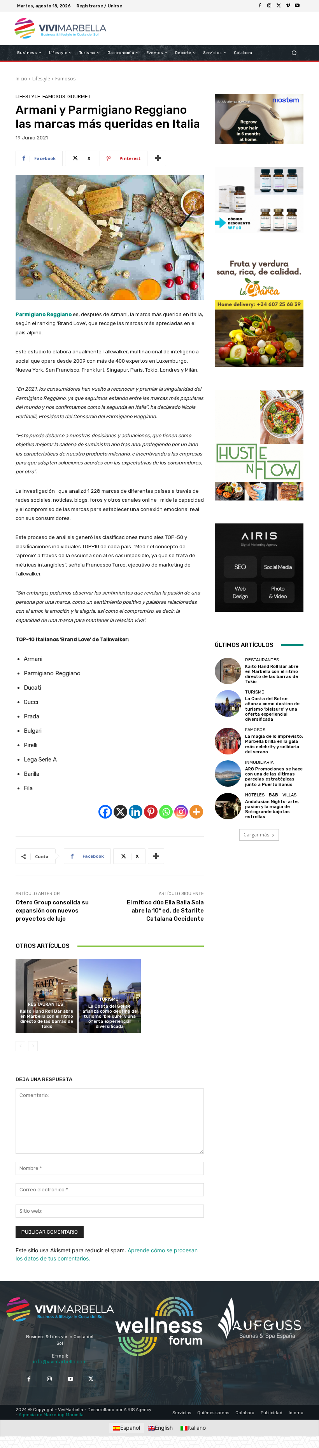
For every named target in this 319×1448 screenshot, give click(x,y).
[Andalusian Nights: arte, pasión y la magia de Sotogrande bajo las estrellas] (228, 806)
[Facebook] (260, 5)
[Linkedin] (135, 812)
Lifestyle (41, 78)
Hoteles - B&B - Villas (270, 795)
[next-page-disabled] (33, 1046)
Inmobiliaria (259, 762)
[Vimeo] (288, 5)
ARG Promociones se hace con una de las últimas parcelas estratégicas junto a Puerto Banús (274, 777)
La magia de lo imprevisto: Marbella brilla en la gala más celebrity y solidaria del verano (274, 744)
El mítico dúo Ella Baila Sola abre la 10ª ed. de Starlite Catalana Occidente (165, 910)
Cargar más (256, 834)
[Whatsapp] (166, 812)
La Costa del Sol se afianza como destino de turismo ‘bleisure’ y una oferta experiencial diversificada (109, 1016)
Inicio (21, 78)
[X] (278, 5)
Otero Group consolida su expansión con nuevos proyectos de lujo (52, 910)
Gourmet (79, 96)
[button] (294, 53)
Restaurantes (45, 1004)
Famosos (65, 78)
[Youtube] (297, 5)
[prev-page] (20, 1046)
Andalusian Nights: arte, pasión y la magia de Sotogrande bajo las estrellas (272, 809)
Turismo (109, 999)
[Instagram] (269, 5)
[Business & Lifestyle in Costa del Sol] (56, 28)
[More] (158, 158)
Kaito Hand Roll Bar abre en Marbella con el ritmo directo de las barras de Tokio (46, 1019)
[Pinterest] (151, 812)
